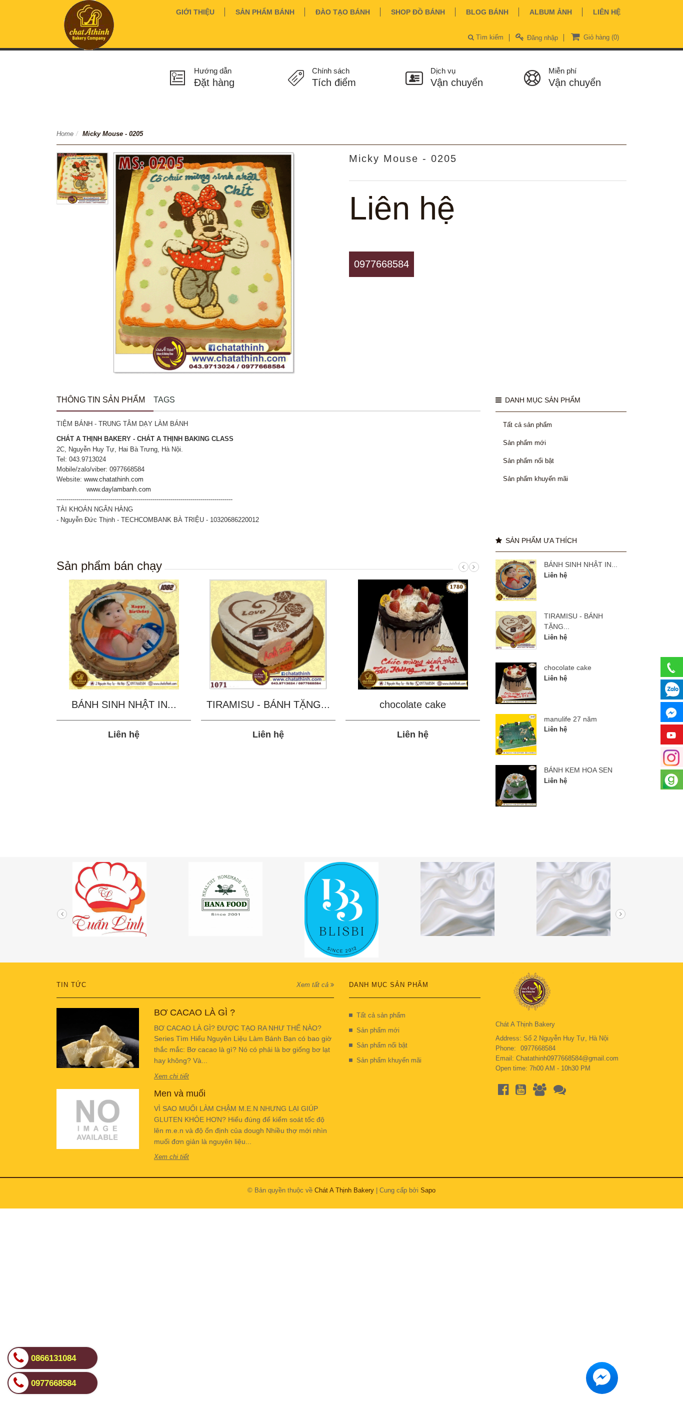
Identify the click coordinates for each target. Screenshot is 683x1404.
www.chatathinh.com (114, 479)
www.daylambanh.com (118, 489)
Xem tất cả (313, 984)
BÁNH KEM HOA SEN (578, 770)
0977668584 (381, 264)
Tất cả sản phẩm (527, 424)
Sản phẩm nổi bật (528, 460)
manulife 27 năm (570, 719)
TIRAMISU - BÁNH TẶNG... (268, 704)
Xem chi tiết (171, 1076)
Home (65, 134)
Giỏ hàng (600, 37)
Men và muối (180, 1093)
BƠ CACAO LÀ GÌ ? (194, 1013)
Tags (164, 400)
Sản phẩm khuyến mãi (535, 478)
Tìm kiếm (489, 37)
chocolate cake (413, 704)
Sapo (428, 1190)
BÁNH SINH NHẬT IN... (124, 704)
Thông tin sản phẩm (100, 400)
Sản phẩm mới (524, 442)
